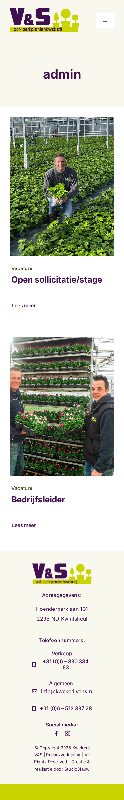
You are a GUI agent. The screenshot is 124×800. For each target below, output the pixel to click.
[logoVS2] (44, 10)
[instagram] (67, 733)
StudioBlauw (77, 769)
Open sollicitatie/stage (56, 279)
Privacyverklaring (64, 754)
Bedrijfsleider (38, 499)
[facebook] (56, 733)
